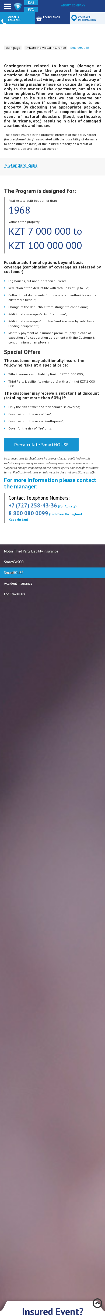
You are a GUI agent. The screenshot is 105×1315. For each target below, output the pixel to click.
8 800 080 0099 (28, 513)
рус (31, 9)
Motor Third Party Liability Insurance (31, 551)
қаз (31, 2)
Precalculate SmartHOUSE (41, 445)
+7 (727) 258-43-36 (33, 505)
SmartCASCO (14, 562)
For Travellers (14, 594)
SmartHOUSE (13, 572)
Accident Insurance (18, 583)
